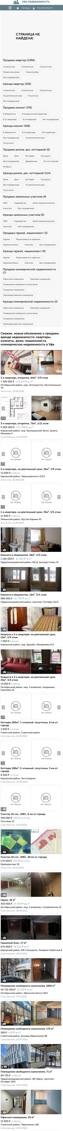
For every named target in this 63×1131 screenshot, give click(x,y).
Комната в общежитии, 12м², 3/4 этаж (24, 595)
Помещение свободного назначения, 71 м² (26, 1072)
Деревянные (31, 161)
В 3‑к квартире (29, 120)
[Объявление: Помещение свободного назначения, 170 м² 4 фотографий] (31, 1025)
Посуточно (33, 96)
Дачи (16, 156)
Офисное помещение (13, 279)
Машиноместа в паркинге (28, 239)
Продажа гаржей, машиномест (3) (25, 233)
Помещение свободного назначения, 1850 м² (28, 986)
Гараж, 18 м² (8, 900)
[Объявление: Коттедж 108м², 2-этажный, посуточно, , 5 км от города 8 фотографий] (16, 765)
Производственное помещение (18, 295)
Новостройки (32, 72)
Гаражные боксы (10, 245)
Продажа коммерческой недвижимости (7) (29, 271)
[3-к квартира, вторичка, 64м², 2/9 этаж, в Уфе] (16, 374)
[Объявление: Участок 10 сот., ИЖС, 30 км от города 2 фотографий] (31, 854)
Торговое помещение (40, 279)
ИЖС (5, 203)
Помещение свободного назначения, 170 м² (27, 1029)
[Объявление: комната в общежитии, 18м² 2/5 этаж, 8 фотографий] (31, 552)
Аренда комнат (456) (16, 126)
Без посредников (11, 78)
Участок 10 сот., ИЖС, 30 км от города (24, 857)
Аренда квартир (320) (17, 84)
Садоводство (20, 203)
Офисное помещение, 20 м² (17, 1117)
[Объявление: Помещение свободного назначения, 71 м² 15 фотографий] (31, 1068)
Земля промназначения (44, 203)
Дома (5, 156)
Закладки (25, 8)
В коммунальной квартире (34, 114)
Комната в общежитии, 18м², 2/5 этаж (24, 555)
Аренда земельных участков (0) (23, 215)
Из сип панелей (50, 161)
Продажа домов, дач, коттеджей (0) (26, 149)
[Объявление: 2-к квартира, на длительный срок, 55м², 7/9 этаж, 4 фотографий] (16, 466)
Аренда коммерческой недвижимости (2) (30, 301)
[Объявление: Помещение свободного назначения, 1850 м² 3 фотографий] (31, 982)
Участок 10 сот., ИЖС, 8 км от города (23, 814)
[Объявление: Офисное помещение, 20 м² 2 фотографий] (31, 1114)
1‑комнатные (9, 67)
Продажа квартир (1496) (19, 60)
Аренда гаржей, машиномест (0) (24, 251)
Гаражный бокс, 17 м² (14, 943)
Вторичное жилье (11, 72)
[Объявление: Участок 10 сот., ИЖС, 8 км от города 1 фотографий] (31, 811)
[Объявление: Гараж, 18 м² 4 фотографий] (31, 897)
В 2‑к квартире (10, 120)
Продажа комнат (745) (17, 107)
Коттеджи (29, 156)
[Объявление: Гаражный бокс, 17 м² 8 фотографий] (31, 940)
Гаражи (6, 239)
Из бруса (7, 167)
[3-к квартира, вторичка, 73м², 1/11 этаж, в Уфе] (16, 420)
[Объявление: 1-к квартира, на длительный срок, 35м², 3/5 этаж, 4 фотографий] (16, 509)
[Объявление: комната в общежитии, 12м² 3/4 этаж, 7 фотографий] (31, 591)
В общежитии (9, 114)
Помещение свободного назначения (20, 285)
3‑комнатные (46, 67)
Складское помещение (13, 290)
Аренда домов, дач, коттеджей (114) (26, 173)
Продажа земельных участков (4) (24, 196)
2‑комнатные (27, 67)
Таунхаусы (46, 156)
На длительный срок (12, 96)
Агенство (7, 208)
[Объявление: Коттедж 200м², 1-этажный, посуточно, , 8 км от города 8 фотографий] (16, 719)
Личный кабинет (45, 8)
